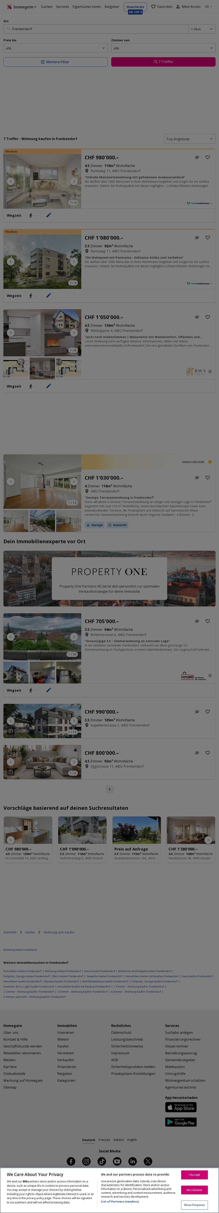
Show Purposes (194, 1205)
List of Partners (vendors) (120, 1201)
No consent (194, 1190)
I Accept (194, 1175)
